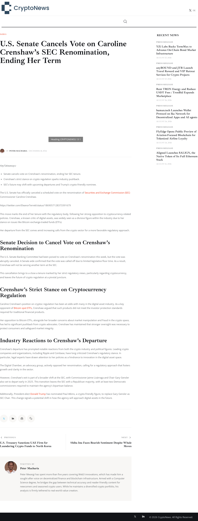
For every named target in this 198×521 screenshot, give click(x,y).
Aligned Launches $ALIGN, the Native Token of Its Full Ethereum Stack (177, 156)
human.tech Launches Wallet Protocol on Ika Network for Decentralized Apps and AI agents (176, 114)
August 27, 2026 (163, 57)
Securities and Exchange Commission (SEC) (107, 192)
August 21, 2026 (163, 164)
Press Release (164, 42)
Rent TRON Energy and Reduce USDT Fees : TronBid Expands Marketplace (176, 92)
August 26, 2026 (164, 100)
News (3, 34)
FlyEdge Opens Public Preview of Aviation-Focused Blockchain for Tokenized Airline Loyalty (176, 135)
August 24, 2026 (164, 121)
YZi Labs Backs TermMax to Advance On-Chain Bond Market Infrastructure (176, 50)
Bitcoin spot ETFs (23, 307)
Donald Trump (38, 393)
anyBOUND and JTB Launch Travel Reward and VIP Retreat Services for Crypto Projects (175, 71)
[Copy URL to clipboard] (31, 418)
